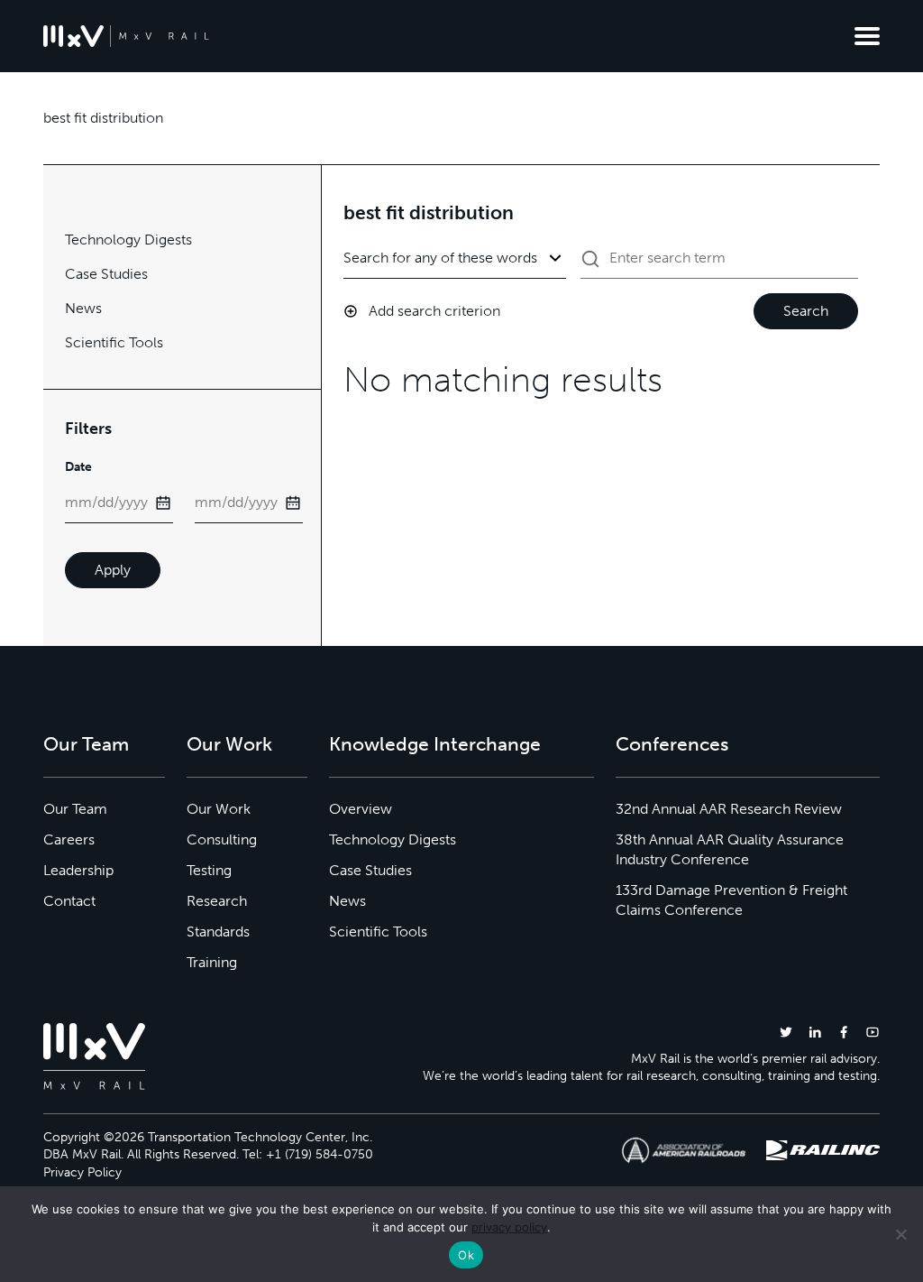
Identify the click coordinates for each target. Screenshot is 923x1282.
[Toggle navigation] (867, 36)
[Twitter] (786, 1031)
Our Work (219, 808)
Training (212, 962)
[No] (900, 1234)
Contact (69, 900)
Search (805, 310)
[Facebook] (843, 1031)
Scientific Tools (114, 342)
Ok (466, 1255)
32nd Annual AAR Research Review (729, 808)
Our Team (75, 808)
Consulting (222, 839)
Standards (218, 931)
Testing (209, 870)
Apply (113, 569)
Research (217, 900)
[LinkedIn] (815, 1031)
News (83, 308)
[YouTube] (872, 1031)
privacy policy (509, 1227)
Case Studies (106, 273)
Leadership (78, 870)
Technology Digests (128, 239)
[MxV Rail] (126, 36)
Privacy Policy (82, 1172)
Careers (69, 839)
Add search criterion (434, 310)
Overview (360, 808)
